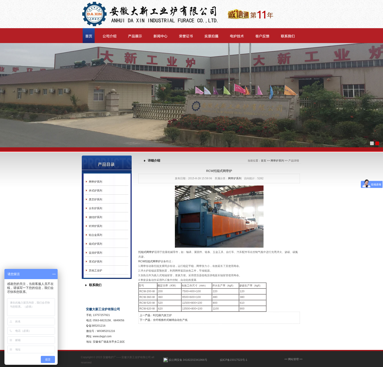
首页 (263, 160)
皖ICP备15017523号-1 (233, 359)
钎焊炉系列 (95, 226)
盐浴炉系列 (95, 252)
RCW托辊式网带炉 (149, 261)
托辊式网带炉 (146, 252)
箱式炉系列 (95, 243)
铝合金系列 (95, 235)
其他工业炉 (95, 270)
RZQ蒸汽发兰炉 (162, 315)
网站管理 (293, 359)
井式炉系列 (95, 190)
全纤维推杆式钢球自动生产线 (170, 320)
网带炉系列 (95, 181)
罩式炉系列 (95, 261)
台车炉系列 (95, 208)
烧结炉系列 (95, 217)
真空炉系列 (95, 199)
